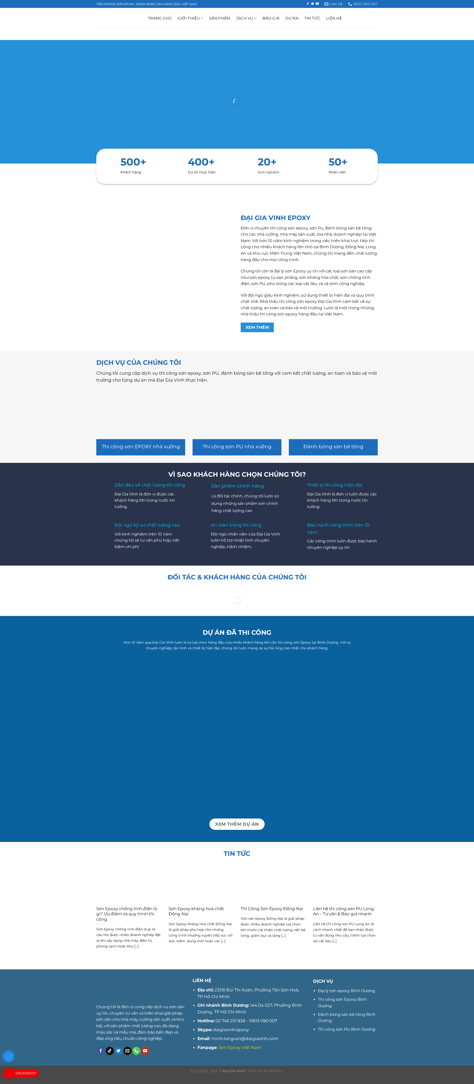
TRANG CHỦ (160, 18)
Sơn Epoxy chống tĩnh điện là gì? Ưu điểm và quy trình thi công (126, 914)
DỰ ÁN (291, 18)
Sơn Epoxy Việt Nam (240, 1047)
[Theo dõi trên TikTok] (110, 1051)
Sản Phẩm (219, 18)
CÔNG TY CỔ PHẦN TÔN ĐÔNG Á (141, 711)
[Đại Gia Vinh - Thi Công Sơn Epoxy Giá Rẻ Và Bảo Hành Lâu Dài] (118, 18)
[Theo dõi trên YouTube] (317, 4)
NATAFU (276, 1071)
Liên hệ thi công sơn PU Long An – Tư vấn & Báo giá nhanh (343, 911)
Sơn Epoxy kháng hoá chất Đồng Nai (196, 911)
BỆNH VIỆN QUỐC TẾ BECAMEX (332, 711)
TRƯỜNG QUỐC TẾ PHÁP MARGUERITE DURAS (237, 788)
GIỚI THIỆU (189, 18)
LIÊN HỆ (334, 18)
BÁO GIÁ (270, 18)
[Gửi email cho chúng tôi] (127, 1051)
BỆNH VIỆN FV (332, 792)
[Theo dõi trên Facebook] (307, 4)
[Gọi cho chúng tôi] (136, 1051)
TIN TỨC (312, 18)
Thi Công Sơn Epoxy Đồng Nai (272, 908)
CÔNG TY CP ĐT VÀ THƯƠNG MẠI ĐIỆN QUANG (237, 711)
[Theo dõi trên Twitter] (312, 4)
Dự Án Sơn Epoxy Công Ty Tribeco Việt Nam (141, 788)
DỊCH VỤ (245, 18)
